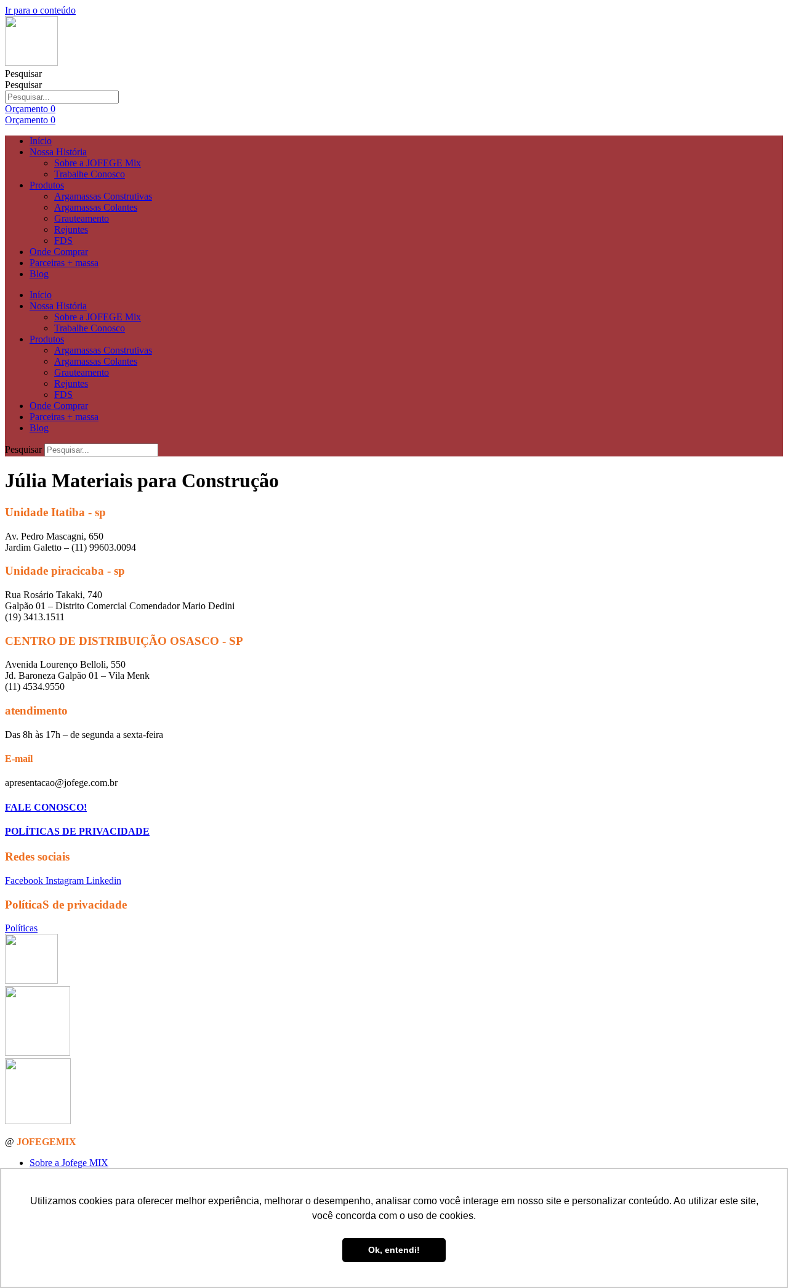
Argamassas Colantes (95, 207)
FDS (63, 240)
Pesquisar (23, 73)
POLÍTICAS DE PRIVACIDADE (77, 831)
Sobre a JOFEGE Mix (97, 163)
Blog (39, 274)
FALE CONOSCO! (46, 807)
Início (41, 141)
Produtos (47, 185)
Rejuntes (71, 229)
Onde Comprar (59, 251)
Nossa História (58, 152)
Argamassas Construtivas (103, 196)
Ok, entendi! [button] (394, 1250)
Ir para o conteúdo (40, 10)
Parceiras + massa (64, 262)
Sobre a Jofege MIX (69, 1162)
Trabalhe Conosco (89, 174)
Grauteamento (81, 218)
